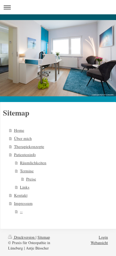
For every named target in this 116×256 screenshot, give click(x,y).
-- (21, 211)
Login (103, 237)
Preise (31, 179)
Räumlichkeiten (33, 162)
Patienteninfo (25, 154)
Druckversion (24, 237)
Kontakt (21, 195)
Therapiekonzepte (29, 146)
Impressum (23, 203)
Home (19, 130)
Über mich (23, 138)
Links (24, 187)
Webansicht (99, 242)
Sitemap (43, 237)
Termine (27, 170)
